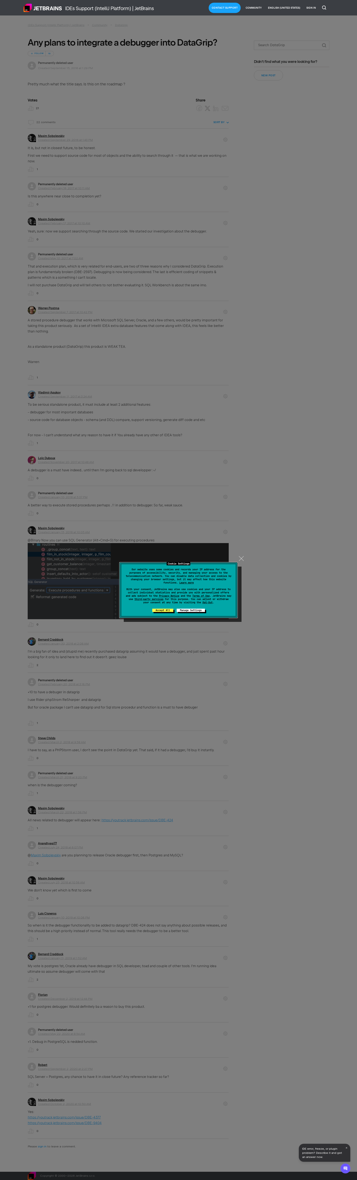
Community (254, 7)
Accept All (163, 610)
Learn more (186, 582)
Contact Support (225, 7)
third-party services (148, 599)
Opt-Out (207, 602)
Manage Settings (191, 610)
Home (43, 8)
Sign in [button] (311, 7)
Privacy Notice (169, 596)
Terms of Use (201, 596)
